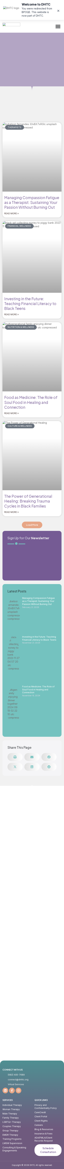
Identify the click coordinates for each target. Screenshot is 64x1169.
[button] (32, 525)
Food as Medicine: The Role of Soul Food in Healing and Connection (30, 402)
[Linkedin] (5, 1090)
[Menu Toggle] (58, 26)
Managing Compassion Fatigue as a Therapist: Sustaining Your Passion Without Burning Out (31, 202)
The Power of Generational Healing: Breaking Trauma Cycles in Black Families (28, 501)
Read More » (11, 213)
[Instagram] (18, 1090)
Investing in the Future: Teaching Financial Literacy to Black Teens (30, 303)
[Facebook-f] (12, 1090)
